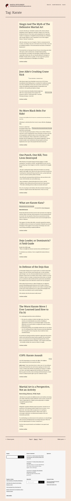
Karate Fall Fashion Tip (51, 484)
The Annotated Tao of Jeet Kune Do (13, 487)
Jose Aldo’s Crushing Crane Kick (34, 73)
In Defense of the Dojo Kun (34, 266)
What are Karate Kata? (31, 202)
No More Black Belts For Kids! (32, 112)
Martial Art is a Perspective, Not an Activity (34, 388)
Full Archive (9, 495)
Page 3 (40, 439)
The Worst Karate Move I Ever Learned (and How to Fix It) (33, 309)
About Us (49, 4)
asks (29, 247)
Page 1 (31, 439)
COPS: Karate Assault (30, 355)
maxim (41, 161)
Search (63, 4)
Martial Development (17, 4)
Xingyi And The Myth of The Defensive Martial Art (34, 25)
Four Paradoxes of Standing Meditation (14, 480)
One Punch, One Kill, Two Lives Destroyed (33, 156)
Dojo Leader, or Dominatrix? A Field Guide (35, 242)
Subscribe (41, 482)
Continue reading (23, 61)
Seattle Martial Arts (56, 4)
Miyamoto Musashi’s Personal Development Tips (53, 482)
